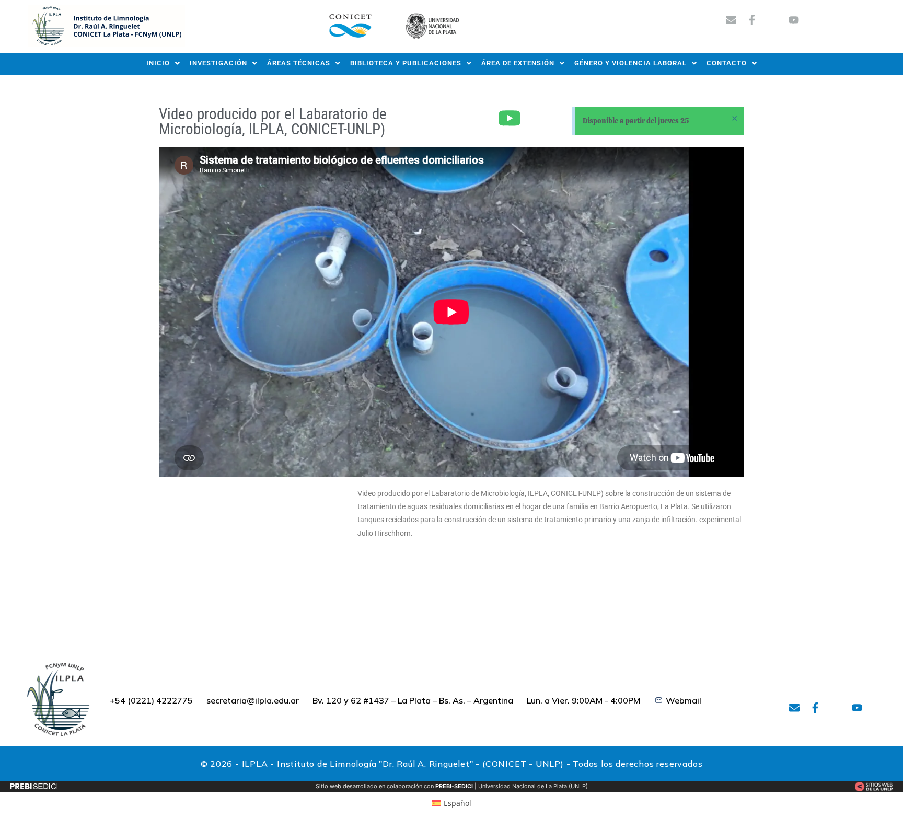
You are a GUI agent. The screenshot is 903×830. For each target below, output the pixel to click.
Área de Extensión (517, 63)
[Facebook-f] (752, 20)
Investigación (218, 63)
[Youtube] (794, 20)
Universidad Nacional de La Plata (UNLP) (533, 786)
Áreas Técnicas (298, 63)
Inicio (158, 63)
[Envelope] (731, 20)
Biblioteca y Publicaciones (405, 63)
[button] (163, 63)
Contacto (727, 63)
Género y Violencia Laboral (630, 63)
